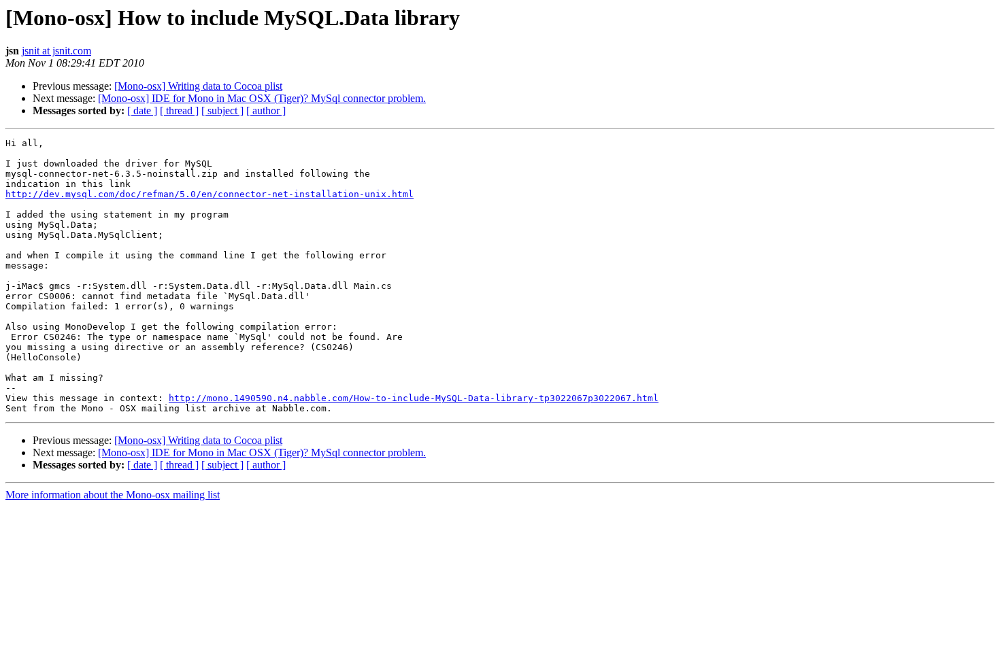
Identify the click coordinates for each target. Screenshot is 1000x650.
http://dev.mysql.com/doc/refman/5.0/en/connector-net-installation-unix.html (209, 194)
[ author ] (266, 110)
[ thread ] (179, 110)
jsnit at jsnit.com (56, 50)
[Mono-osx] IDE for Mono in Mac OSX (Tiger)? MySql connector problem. (262, 98)
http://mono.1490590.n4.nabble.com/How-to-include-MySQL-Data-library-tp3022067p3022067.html (414, 398)
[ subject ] (222, 110)
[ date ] (142, 110)
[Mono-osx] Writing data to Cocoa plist (198, 86)
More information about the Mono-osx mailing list (112, 494)
